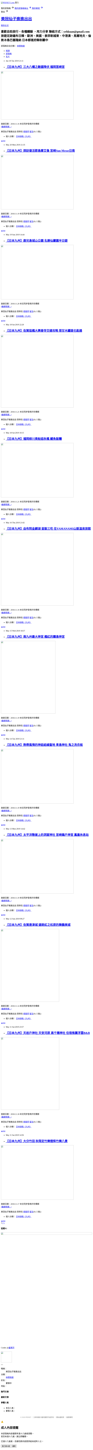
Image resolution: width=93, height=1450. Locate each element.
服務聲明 (69, 1417)
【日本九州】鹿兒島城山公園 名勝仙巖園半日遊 (37, 240)
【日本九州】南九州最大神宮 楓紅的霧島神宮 (35, 636)
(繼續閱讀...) (6, 127)
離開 (14, 1446)
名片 (8, 57)
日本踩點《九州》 (23, 136)
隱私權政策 (60, 1417)
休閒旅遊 (21, 46)
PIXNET (28, 1417)
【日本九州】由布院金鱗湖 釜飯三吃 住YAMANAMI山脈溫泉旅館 (48, 528)
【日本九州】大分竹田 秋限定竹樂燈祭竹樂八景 (37, 1141)
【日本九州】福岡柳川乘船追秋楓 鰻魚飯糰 (34, 438)
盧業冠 (11, 1348)
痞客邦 (26, 132)
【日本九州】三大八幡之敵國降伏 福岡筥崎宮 (35, 66)
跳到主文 (5, 25)
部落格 (9, 54)
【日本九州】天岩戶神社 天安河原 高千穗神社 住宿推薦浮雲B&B (48, 1032)
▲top (3, 141)
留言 (31, 132)
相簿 (8, 51)
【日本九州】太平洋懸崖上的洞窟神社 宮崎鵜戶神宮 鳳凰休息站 (47, 834)
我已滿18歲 (6, 1446)
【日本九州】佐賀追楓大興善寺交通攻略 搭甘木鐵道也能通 (44, 330)
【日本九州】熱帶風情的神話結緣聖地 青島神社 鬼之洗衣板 (44, 744)
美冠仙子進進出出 (16, 19)
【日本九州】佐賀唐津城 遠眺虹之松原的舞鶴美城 (38, 924)
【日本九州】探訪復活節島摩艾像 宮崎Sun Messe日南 (40, 150)
